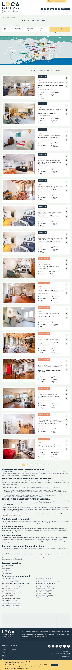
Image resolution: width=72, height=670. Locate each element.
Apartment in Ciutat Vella (8, 590)
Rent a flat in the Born (7, 595)
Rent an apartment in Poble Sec (10, 600)
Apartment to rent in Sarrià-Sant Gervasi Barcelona (48, 581)
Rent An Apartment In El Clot (43, 592)
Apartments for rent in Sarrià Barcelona (45, 583)
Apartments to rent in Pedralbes (44, 580)
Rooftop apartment (6, 572)
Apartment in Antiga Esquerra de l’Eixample (13, 581)
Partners (3, 659)
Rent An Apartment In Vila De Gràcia (45, 586)
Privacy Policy (13, 649)
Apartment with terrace (7, 565)
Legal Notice (13, 650)
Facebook (48, 9)
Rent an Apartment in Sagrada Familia (11, 586)
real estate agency (35, 472)
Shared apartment (6, 568)
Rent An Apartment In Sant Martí (44, 590)
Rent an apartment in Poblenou (43, 593)
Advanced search (60, 33)
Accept (54, 664)
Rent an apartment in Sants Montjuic (11, 598)
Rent (31, 12)
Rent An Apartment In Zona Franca (44, 597)
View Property (19, 91)
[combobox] (16, 25)
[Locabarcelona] (11, 12)
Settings (63, 664)
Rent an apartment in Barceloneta (10, 597)
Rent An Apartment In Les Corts (44, 578)
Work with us (4, 652)
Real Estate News (56, 12)
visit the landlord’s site (56, 1)
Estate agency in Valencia (5, 657)
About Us (67, 12)
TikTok (59, 9)
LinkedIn (53, 9)
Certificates (45, 12)
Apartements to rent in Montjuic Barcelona (12, 607)
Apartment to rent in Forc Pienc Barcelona (12, 585)
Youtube (56, 9)
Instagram (51, 9)
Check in (41, 28)
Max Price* (30, 28)
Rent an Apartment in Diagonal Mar (44, 595)
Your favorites (45, 9)
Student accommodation (8, 567)
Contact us (4, 649)
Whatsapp (42, 9)
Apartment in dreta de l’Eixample (10, 580)
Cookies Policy (13, 647)
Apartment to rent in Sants (8, 602)
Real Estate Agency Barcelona (5, 654)
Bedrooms (18, 28)
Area (5, 28)
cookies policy (25, 668)
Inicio (3, 17)
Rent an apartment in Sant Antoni (10, 588)
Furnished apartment (7, 573)
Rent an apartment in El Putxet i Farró (11, 603)
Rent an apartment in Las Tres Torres (11, 605)
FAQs (3, 650)
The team (4, 647)
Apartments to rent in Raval (8, 593)
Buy (37, 12)
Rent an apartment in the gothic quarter (12, 592)
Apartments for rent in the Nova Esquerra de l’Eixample (15, 583)
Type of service (5, 25)
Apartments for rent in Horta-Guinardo (45, 588)
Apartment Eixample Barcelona (9, 578)
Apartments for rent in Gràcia (43, 585)
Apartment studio (6, 570)
